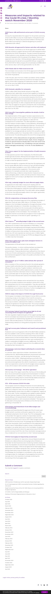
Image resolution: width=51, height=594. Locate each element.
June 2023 (7, 536)
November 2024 (9, 512)
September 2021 (9, 549)
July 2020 (7, 569)
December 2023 (9, 532)
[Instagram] (16, 30)
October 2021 (8, 547)
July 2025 (7, 501)
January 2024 (8, 530)
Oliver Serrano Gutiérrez (12, 23)
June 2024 (7, 521)
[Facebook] (6, 30)
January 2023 (8, 541)
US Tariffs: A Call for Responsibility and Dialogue (17, 492)
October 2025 (8, 499)
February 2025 (8, 508)
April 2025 (7, 503)
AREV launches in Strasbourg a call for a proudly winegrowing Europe (22, 482)
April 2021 (7, 558)
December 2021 (9, 545)
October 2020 (8, 562)
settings (37, 592)
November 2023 (9, 534)
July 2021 (7, 551)
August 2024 (8, 517)
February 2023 (8, 538)
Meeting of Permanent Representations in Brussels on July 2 (20, 494)
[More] (1, 20)
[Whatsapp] (14, 30)
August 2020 (8, 567)
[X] (9, 30)
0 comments (35, 23)
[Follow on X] (41, 585)
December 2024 (9, 510)
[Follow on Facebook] (38, 585)
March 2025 (8, 506)
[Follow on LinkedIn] (44, 585)
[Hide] (0, 22)
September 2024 (9, 514)
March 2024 (8, 525)
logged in (15, 468)
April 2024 (7, 523)
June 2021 (7, 554)
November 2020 (9, 560)
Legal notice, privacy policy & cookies (14, 577)
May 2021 (7, 556)
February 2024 (8, 527)
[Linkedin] (11, 30)
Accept (44, 592)
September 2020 (9, 564)
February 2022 (8, 543)
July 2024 (7, 519)
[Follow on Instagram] (47, 585)
